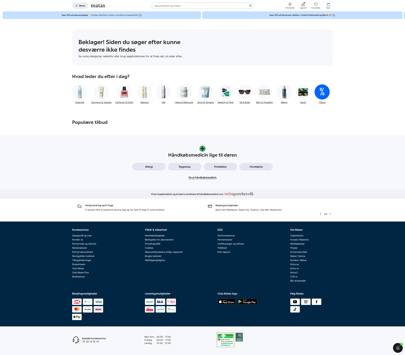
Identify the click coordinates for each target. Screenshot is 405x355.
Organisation (296, 235)
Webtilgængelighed (155, 260)
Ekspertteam (78, 264)
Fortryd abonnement (82, 252)
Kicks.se (294, 264)
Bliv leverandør (298, 280)
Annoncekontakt (298, 252)
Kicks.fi (294, 272)
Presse (293, 247)
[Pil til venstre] (320, 213)
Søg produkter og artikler (168, 5)
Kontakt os (77, 239)
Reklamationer (79, 247)
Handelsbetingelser (155, 235)
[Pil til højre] (402, 15)
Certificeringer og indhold (231, 243)
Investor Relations (299, 239)
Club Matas (78, 268)
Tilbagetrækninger (81, 260)
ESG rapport (224, 252)
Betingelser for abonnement (159, 239)
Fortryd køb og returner (84, 243)
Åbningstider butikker (83, 256)
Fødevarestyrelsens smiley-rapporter (164, 252)
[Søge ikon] (250, 5)
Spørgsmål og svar (82, 235)
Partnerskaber (225, 239)
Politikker (222, 247)
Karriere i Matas (298, 260)
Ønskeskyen (78, 276)
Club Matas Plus (80, 272)
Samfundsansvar (226, 235)
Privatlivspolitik (152, 243)
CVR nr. (294, 276)
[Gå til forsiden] (98, 6)
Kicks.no (294, 268)
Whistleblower (297, 243)
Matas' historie (297, 256)
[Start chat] (398, 348)
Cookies (149, 247)
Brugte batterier (153, 256)
